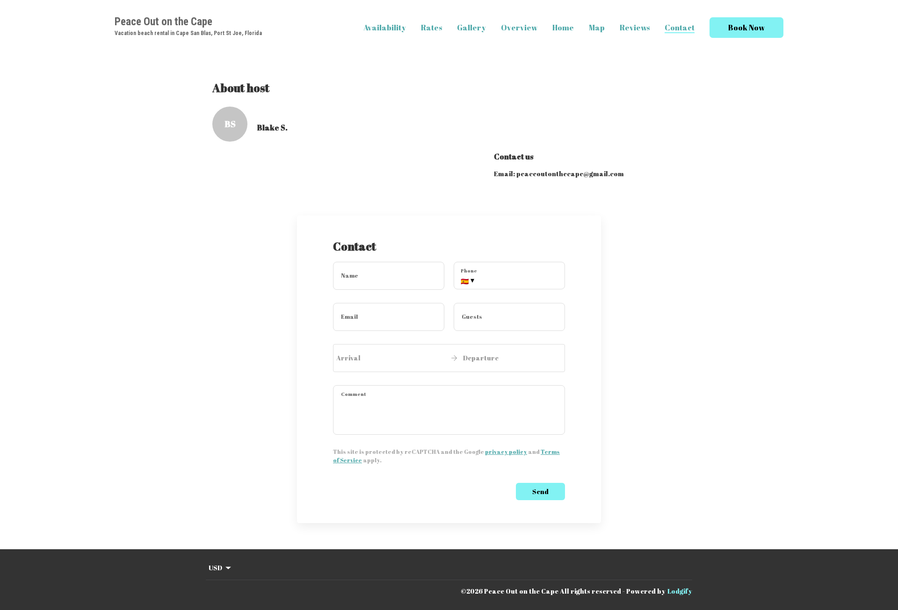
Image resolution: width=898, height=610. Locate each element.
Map (597, 27)
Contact (680, 27)
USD (215, 567)
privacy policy (506, 451)
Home (563, 27)
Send (540, 491)
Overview (519, 27)
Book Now (746, 27)
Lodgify (679, 591)
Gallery (471, 27)
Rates (431, 27)
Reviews (635, 27)
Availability (384, 27)
